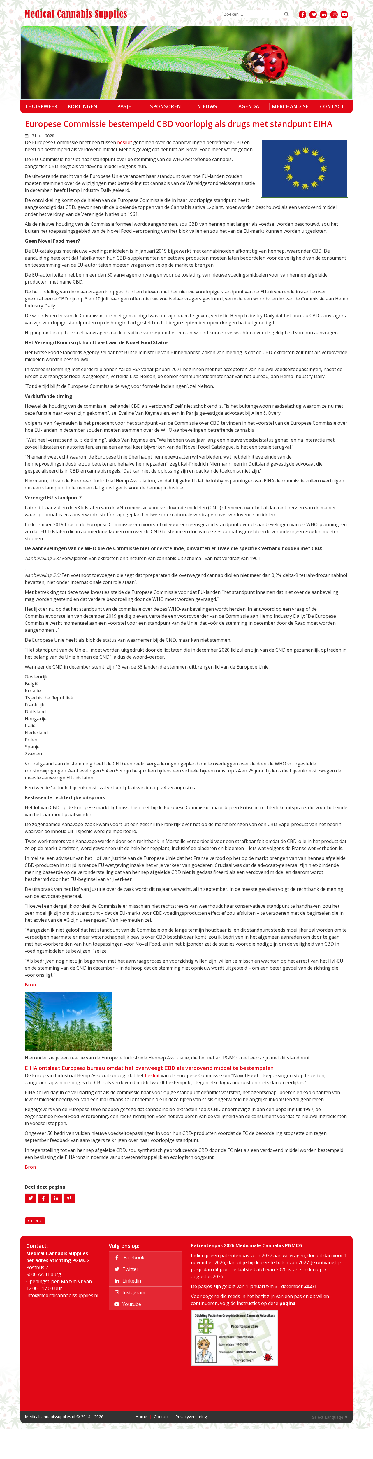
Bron (30, 985)
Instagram (133, 1292)
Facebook (133, 1257)
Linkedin (131, 1281)
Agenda (248, 106)
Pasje (124, 106)
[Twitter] (30, 1198)
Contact (332, 106)
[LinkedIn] (56, 1198)
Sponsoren (165, 106)
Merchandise (290, 106)
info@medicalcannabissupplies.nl (62, 1295)
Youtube (131, 1304)
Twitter (129, 1269)
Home (141, 1417)
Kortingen (82, 106)
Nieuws (207, 106)
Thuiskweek (41, 106)
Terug (36, 1220)
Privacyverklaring (191, 1417)
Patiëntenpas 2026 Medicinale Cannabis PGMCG (246, 1245)
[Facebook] (43, 1198)
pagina (287, 1303)
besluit (124, 142)
